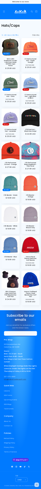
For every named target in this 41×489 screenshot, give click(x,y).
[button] (4, 11)
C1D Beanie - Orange (30, 196)
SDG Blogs (7, 404)
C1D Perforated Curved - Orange (10, 163)
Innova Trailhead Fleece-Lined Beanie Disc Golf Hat (30, 294)
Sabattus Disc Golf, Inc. (17, 485)
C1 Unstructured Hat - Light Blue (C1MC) (30, 96)
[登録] (35, 333)
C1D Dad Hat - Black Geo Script (30, 130)
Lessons (7, 391)
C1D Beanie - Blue (10, 257)
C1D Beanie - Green (10, 195)
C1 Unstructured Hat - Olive (10, 95)
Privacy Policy (9, 447)
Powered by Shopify (31, 485)
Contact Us (8, 426)
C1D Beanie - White (10, 226)
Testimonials (9, 409)
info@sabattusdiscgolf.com (15, 379)
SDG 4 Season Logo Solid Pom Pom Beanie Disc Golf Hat (10, 294)
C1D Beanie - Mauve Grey (30, 227)
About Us (7, 421)
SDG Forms (8, 395)
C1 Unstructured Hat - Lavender (10, 130)
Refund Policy (9, 438)
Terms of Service (10, 452)
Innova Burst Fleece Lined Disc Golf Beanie (30, 258)
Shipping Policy (9, 443)
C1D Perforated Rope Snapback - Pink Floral (30, 164)
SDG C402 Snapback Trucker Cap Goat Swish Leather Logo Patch (10, 62)
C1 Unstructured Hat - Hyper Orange (30, 60)
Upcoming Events (10, 400)
